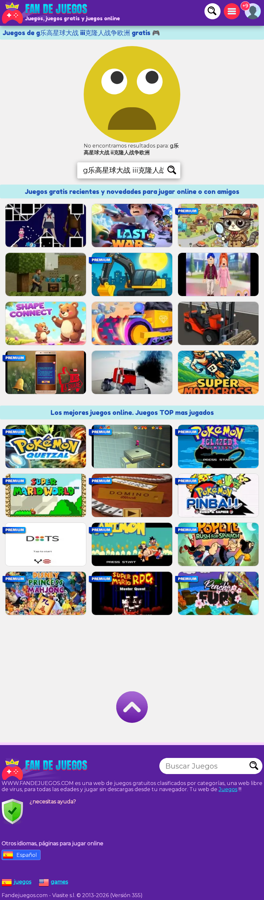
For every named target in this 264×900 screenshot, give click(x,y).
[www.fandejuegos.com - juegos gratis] (45, 769)
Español (26, 855)
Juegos (228, 789)
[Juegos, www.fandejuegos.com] (45, 13)
